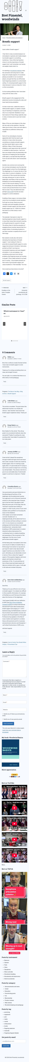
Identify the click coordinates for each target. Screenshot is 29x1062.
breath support (6, 280)
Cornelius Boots (13, 486)
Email (5, 702)
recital (6, 1021)
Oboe (5, 967)
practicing (7, 1012)
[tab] (11, 340)
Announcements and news (12, 986)
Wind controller (8, 972)
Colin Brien (11, 401)
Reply (4, 381)
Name (5, 695)
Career (6, 989)
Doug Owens (12, 425)
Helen (9, 357)
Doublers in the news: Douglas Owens (6, 291)
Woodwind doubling (9, 974)
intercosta (10, 191)
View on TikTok (15, 953)
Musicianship (8, 998)
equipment (7, 1014)
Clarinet (6, 962)
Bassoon (6, 960)
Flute (5, 965)
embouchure (7, 1023)
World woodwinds (9, 979)
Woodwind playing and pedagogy (14, 1005)
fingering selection (9, 1028)
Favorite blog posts (10, 993)
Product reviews (9, 1000)
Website (5, 709)
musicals (6, 1030)
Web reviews (8, 1002)
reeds (6, 1019)
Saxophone (7, 969)
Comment (6, 661)
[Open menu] (25, 10)
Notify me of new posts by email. (13, 719)
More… (4, 865)
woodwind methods (16, 70)
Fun (6, 995)
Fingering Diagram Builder (11, 1033)
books (6, 1026)
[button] (14, 885)
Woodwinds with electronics (12, 976)
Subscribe (6, 1045)
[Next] (25, 324)
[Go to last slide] (4, 324)
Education (7, 991)
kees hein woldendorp (15, 580)
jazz (5, 1017)
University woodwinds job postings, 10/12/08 (21, 291)
